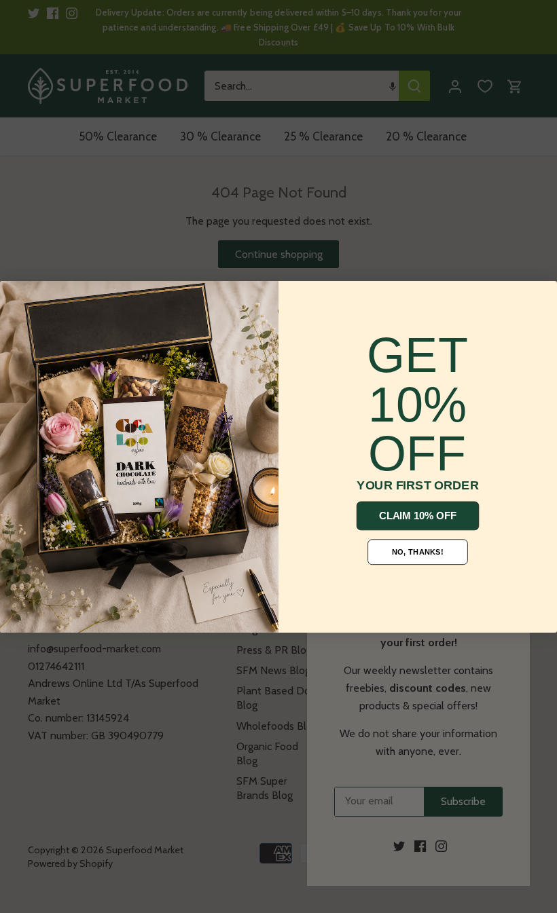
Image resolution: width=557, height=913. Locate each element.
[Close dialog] (17, 297)
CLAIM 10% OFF (417, 515)
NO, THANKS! (417, 551)
